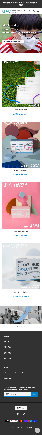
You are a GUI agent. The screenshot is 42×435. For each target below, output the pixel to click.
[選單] (38, 11)
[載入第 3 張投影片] (21, 326)
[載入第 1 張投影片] (17, 326)
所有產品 (7, 342)
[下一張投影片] (36, 326)
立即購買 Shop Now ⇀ (13, 42)
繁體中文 (20, 407)
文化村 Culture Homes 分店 (14, 373)
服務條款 (7, 353)
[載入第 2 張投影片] (19, 326)
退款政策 (7, 358)
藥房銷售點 (8, 378)
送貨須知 (7, 347)
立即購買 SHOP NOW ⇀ (21, 114)
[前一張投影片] (6, 326)
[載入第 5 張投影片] (25, 326)
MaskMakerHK (18, 428)
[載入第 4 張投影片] (23, 326)
